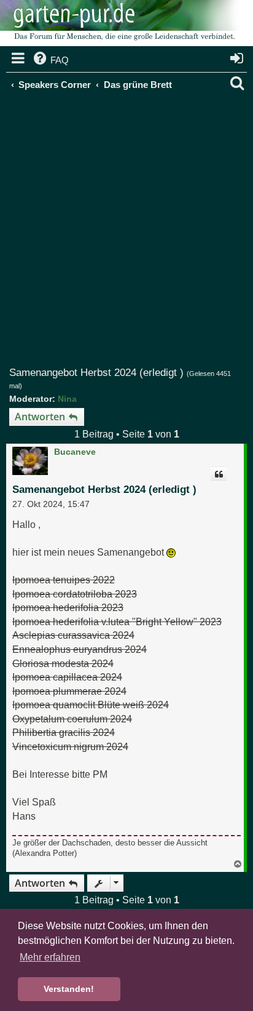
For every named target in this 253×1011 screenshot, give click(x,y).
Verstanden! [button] (69, 989)
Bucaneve (75, 452)
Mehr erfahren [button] (50, 957)
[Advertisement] (126, 234)
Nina (67, 399)
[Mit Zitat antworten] (219, 474)
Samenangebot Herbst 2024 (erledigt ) (96, 372)
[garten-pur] (123, 24)
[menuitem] (50, 60)
